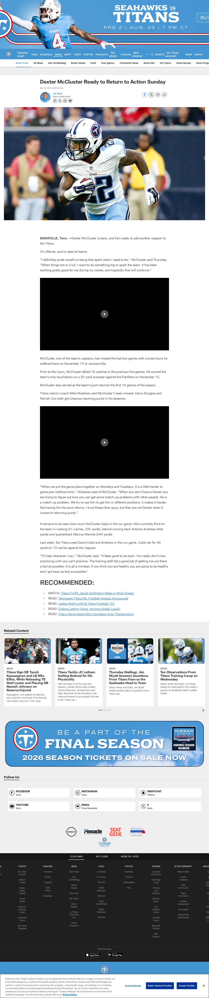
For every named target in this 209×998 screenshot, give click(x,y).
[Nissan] (71, 832)
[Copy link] (164, 95)
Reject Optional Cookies (160, 985)
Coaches (48, 882)
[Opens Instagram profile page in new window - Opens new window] (65, 101)
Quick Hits (74, 893)
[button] (104, 314)
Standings (47, 896)
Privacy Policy (70, 994)
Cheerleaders (129, 882)
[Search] (152, 54)
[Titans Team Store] (104, 842)
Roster (48, 877)
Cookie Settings (133, 985)
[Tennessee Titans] (104, 970)
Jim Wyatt (57, 93)
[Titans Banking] (93, 832)
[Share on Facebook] (144, 96)
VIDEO (101, 866)
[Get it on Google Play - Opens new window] (115, 956)
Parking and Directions (156, 890)
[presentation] (203, 710)
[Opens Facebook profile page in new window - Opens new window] (55, 101)
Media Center (183, 871)
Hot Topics (74, 898)
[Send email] (158, 96)
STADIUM (156, 866)
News (74, 866)
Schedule (48, 871)
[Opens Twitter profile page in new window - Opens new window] (60, 101)
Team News (74, 871)
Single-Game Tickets (22, 890)
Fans (129, 887)
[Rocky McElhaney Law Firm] (138, 832)
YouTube (101, 917)
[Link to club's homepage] (8, 54)
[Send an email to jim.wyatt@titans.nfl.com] (70, 101)
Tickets (22, 866)
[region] (104, 986)
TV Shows (101, 877)
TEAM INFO (48, 866)
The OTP (101, 882)
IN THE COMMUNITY (183, 866)
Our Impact (183, 909)
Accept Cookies (187, 985)
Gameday (129, 871)
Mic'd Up (101, 896)
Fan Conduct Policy (156, 909)
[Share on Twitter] (151, 96)
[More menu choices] (147, 54)
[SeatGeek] (115, 832)
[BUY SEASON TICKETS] (104, 743)
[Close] (203, 985)
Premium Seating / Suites (22, 909)
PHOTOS (129, 866)
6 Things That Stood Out (74, 915)
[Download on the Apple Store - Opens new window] (92, 955)
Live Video (101, 871)
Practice (128, 877)
